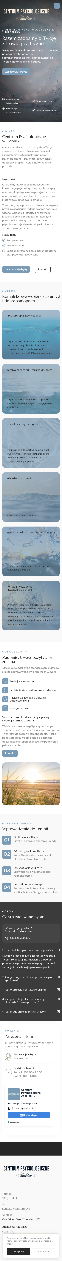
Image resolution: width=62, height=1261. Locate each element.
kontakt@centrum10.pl (16, 1208)
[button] (57, 6)
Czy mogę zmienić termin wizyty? (24, 1011)
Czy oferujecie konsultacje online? (24, 989)
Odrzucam (43, 1251)
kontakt (42, 269)
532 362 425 (21, 1058)
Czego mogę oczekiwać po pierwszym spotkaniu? (27, 978)
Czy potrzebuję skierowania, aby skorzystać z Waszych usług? (23, 1000)
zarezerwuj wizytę (16, 269)
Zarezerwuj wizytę (16, 71)
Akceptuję (18, 1251)
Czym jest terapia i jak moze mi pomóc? (27, 950)
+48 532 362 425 (20, 938)
